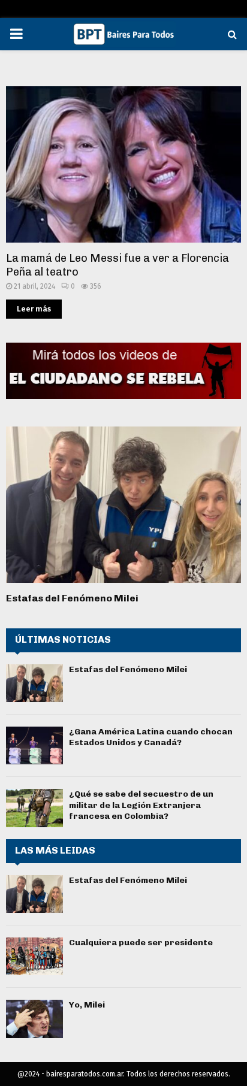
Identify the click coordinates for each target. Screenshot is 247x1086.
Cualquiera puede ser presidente (141, 942)
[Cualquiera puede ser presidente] (34, 956)
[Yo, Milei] (34, 1018)
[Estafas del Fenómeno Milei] (123, 504)
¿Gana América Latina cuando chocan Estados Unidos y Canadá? (151, 737)
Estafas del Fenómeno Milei (72, 598)
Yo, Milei (87, 1005)
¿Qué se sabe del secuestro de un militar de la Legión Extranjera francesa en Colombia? (141, 805)
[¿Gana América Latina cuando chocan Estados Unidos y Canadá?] (34, 745)
